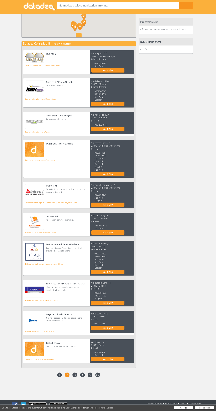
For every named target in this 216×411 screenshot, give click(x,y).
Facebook (98, 161)
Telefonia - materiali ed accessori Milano (39, 359)
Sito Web (98, 66)
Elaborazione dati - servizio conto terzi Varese (41, 300)
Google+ (98, 99)
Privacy (183, 403)
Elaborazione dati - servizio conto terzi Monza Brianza (44, 264)
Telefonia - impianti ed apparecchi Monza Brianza (42, 66)
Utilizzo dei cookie (195, 403)
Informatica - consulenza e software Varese (40, 233)
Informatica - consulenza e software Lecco (40, 160)
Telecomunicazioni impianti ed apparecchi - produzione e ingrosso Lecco (51, 203)
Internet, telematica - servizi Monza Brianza (40, 99)
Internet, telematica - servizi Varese (37, 132)
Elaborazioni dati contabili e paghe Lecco (39, 331)
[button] (83, 23)
